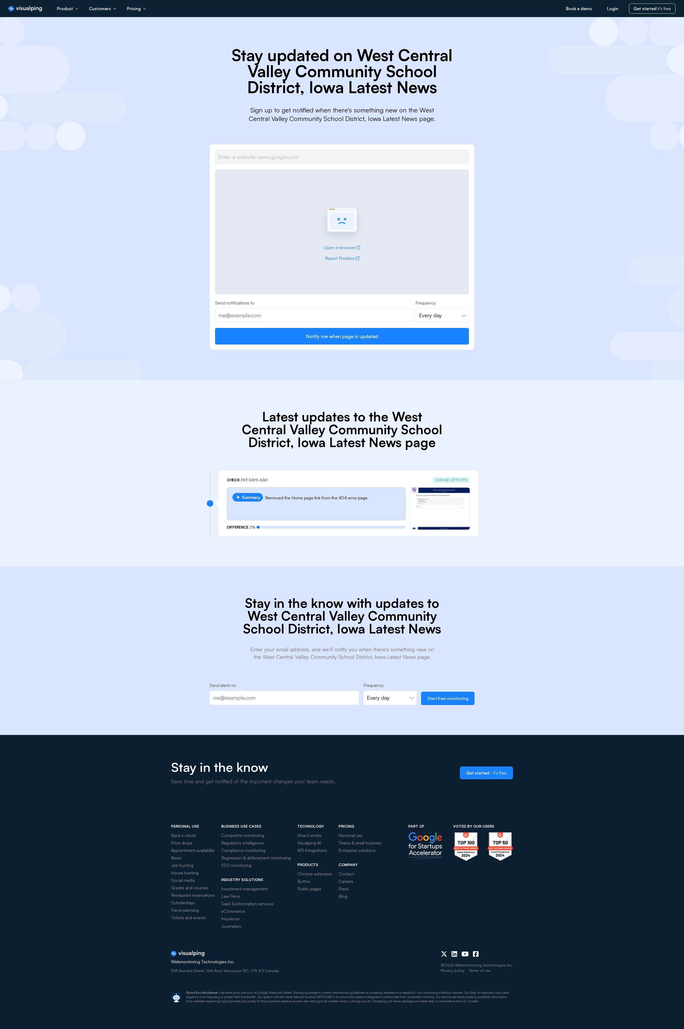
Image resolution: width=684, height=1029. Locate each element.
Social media (183, 880)
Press (344, 888)
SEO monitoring (236, 865)
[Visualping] (25, 8)
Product (65, 8)
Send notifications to (234, 303)
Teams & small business (360, 843)
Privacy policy (453, 970)
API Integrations (312, 850)
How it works (309, 835)
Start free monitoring (448, 698)
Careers (346, 881)
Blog (343, 896)
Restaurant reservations (193, 895)
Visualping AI (309, 843)
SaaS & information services (247, 903)
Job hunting (182, 865)
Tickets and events (188, 917)
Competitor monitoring (242, 835)
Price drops (181, 843)
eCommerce (233, 911)
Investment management (244, 888)
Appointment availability (193, 850)
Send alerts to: (222, 685)
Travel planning (185, 910)
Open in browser (339, 247)
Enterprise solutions (357, 850)
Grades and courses (189, 887)
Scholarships (183, 902)
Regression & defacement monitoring (256, 857)
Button (303, 881)
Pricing (134, 8)
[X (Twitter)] (444, 954)
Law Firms (230, 896)
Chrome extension (314, 874)
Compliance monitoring (243, 850)
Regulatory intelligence (242, 843)
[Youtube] (465, 954)
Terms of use (480, 970)
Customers (100, 8)
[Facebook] (476, 954)
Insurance (230, 918)
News (176, 857)
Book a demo (579, 8)
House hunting (185, 872)
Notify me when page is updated (342, 336)
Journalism (231, 926)
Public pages (309, 888)
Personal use (351, 835)
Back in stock (183, 835)
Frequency (425, 303)
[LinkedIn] (454, 954)
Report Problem (340, 258)
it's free (652, 8)
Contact (346, 874)
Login (612, 8)
